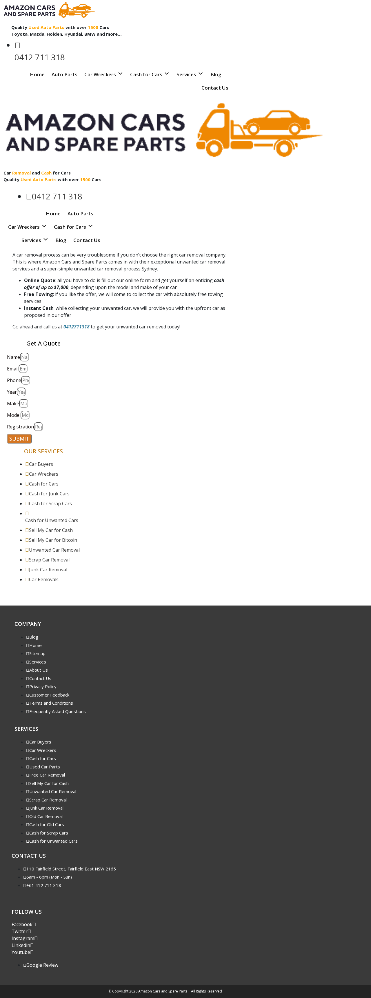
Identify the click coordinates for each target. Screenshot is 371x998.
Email (13, 369)
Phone (14, 380)
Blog (215, 74)
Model (14, 415)
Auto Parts (64, 74)
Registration (20, 426)
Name (13, 357)
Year (12, 392)
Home (37, 74)
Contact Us (214, 87)
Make (13, 403)
